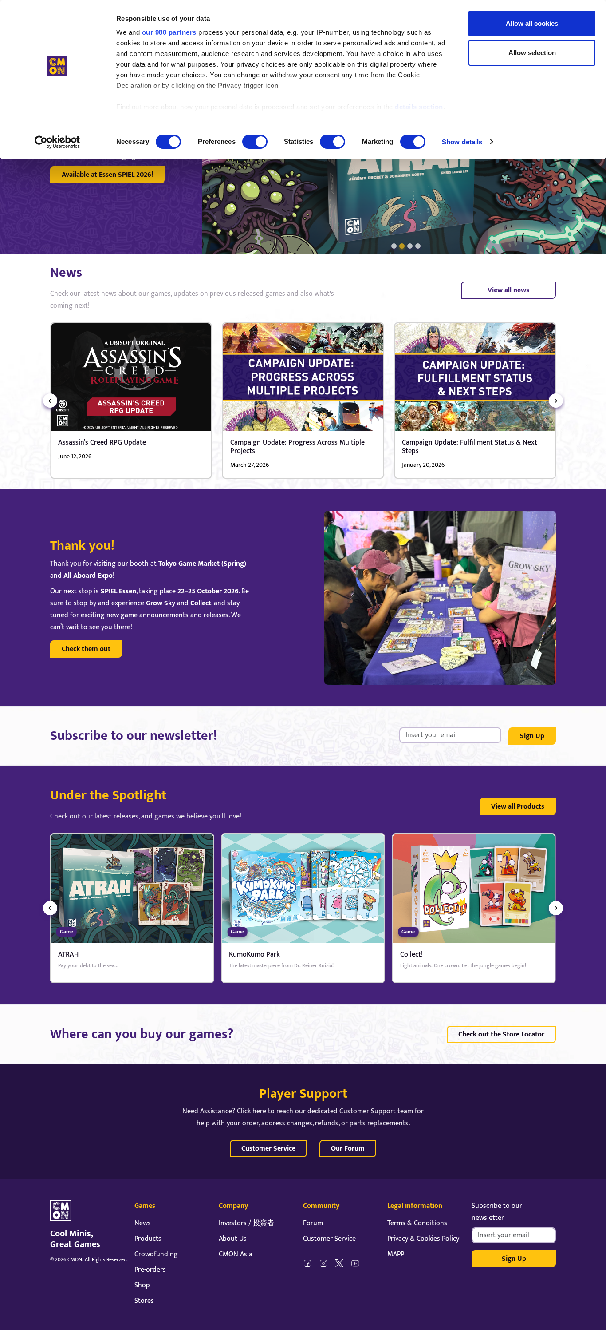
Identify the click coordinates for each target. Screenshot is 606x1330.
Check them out (86, 649)
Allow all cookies (532, 23)
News (142, 1223)
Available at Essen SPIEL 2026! (107, 175)
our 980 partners (169, 32)
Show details (462, 142)
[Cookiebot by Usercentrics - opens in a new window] (57, 142)
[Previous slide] (50, 400)
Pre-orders (150, 1270)
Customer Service (268, 1149)
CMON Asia (235, 1254)
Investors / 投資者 (246, 1223)
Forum (313, 1223)
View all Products (517, 807)
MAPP (395, 1254)
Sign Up (532, 736)
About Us (233, 1239)
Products (147, 1239)
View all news (508, 290)
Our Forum (348, 1149)
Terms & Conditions (417, 1223)
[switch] (255, 142)
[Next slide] (556, 400)
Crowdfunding (156, 1254)
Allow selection (532, 52)
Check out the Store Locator (501, 1034)
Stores (144, 1301)
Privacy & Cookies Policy (423, 1239)
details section (419, 107)
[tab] (394, 246)
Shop (142, 1285)
